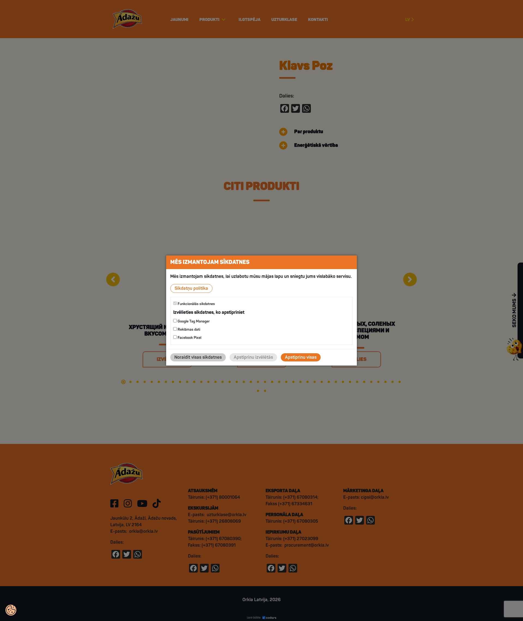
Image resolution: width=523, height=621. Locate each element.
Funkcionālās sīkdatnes (196, 304)
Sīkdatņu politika (191, 288)
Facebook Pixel (189, 338)
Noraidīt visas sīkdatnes (198, 357)
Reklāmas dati (188, 329)
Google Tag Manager (193, 321)
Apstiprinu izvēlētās (253, 357)
